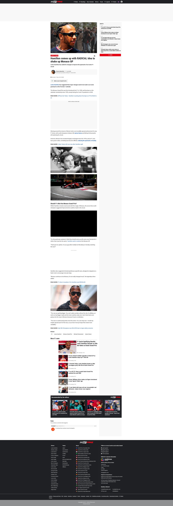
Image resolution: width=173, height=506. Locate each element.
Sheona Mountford (60, 71)
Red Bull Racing (66, 465)
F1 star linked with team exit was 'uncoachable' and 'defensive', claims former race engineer (110, 39)
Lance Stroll (53, 478)
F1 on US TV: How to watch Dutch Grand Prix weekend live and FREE (110, 28)
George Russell (54, 470)
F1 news (110, 55)
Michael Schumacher (78, 334)
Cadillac (64, 453)
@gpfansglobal (105, 449)
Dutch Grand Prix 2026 (82, 470)
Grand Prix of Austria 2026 (83, 463)
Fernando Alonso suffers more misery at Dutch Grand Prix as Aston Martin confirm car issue (111, 51)
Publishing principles (96, 496)
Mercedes (65, 461)
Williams (64, 466)
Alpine (64, 448)
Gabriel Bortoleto (54, 483)
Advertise (70, 496)
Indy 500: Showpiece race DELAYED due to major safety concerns (75, 328)
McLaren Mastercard (67, 459)
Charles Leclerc (54, 449)
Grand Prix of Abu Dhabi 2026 (84, 491)
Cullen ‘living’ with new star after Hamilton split (70, 144)
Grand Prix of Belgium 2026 (83, 466)
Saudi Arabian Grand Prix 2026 (84, 453)
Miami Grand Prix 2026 (82, 455)
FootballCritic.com (116, 489)
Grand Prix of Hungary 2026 (84, 468)
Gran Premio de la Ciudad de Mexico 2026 (86, 483)
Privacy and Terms (57, 496)
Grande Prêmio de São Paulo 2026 (85, 485)
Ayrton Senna (78, 133)
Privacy (50, 497)
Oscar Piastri (53, 453)
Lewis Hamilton (55, 84)
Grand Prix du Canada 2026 (83, 457)
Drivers (97, 1)
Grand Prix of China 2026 (83, 449)
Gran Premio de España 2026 (84, 474)
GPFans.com (104, 491)
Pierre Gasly (53, 457)
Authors (50, 496)
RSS (62, 496)
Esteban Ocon (54, 474)
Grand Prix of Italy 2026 (83, 472)
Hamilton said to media (74, 241)
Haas (64, 457)
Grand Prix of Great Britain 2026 (84, 465)
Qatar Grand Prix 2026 (82, 489)
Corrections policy (105, 496)
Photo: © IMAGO (54, 51)
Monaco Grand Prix (67, 334)
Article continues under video (73, 101)
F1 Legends (107, 1)
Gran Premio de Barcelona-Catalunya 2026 (87, 461)
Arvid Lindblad (54, 480)
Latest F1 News (54, 55)
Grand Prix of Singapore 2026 (84, 480)
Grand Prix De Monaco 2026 (84, 459)
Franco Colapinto (54, 455)
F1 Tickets (113, 1)
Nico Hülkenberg (54, 485)
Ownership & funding (113, 496)
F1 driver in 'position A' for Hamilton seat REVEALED (71, 282)
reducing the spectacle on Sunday (87, 140)
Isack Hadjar (53, 459)
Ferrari (64, 455)
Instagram (83, 496)
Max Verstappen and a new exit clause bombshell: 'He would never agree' (109, 44)
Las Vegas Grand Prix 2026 (83, 487)
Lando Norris (53, 451)
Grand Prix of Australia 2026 (84, 448)
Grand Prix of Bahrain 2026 (83, 478)
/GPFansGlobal (105, 453)
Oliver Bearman (54, 472)
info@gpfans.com (105, 472)
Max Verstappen (54, 463)
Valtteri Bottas (54, 487)
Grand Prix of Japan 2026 (83, 451)
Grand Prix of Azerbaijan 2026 (84, 476)
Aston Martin (65, 449)
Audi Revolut (65, 451)
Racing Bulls (65, 463)
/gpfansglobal (105, 448)
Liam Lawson (54, 461)
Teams (101, 1)
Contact (65, 496)
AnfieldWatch (115, 491)
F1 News (76, 1)
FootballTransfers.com (106, 489)
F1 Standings (82, 1)
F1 (51, 334)
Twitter (78, 496)
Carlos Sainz (53, 466)
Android (87, 496)
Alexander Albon (54, 465)
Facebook (74, 496)
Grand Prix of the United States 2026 (85, 482)
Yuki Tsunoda (54, 482)
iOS (90, 496)
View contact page (104, 483)
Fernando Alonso (54, 476)
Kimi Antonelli (54, 468)
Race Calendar (90, 1)
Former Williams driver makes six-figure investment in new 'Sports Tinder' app (110, 33)
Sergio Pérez (53, 489)
